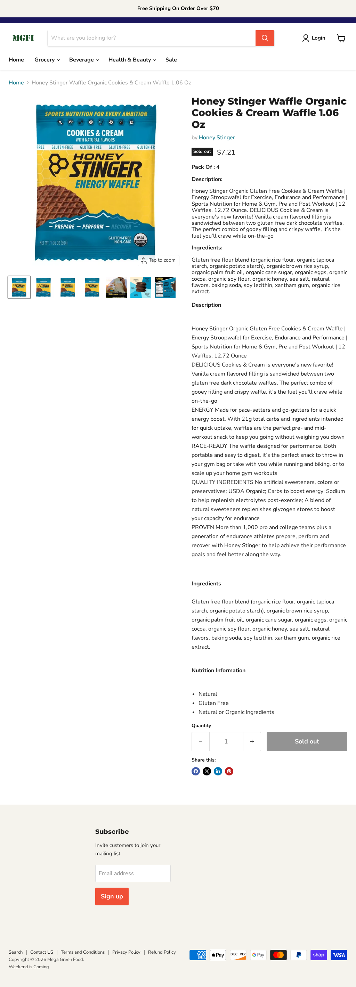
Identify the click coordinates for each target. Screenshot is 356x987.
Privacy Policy (126, 952)
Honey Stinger (217, 137)
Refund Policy (162, 952)
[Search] (265, 38)
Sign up (112, 896)
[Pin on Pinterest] (229, 771)
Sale (171, 60)
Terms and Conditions (83, 952)
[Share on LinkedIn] (218, 771)
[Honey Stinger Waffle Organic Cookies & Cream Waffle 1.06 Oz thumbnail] (19, 287)
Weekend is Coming (29, 967)
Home (16, 60)
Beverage (82, 60)
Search (16, 952)
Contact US (41, 952)
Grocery (45, 60)
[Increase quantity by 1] (252, 741)
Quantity (201, 726)
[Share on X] (207, 771)
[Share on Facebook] (196, 771)
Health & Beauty (130, 60)
